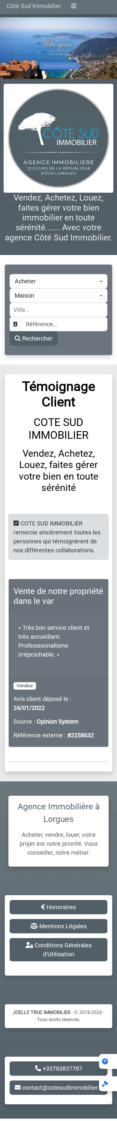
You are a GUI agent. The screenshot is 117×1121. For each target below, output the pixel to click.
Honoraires (60, 907)
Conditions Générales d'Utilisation (62, 950)
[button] (108, 1083)
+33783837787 (61, 1068)
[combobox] (59, 309)
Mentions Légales (62, 926)
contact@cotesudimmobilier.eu (63, 1087)
